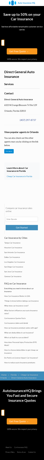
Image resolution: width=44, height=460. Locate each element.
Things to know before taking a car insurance (21, 301)
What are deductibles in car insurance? (19, 333)
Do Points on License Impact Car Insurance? (21, 358)
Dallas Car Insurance (12, 257)
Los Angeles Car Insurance (14, 262)
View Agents (9, 151)
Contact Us (32, 452)
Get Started (22, 227)
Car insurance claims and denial (16, 323)
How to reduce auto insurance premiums (19, 362)
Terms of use (21, 452)
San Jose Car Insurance (13, 272)
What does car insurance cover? (16, 306)
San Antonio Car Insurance (14, 252)
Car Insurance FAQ (20, 447)
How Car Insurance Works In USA (17, 296)
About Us (9, 447)
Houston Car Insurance (13, 247)
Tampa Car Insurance (12, 243)
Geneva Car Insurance (12, 276)
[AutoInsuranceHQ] (22, 3)
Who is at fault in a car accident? (16, 337)
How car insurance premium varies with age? (21, 328)
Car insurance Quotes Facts (15, 318)
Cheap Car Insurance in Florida (19, 176)
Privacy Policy (10, 452)
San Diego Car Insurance (13, 267)
